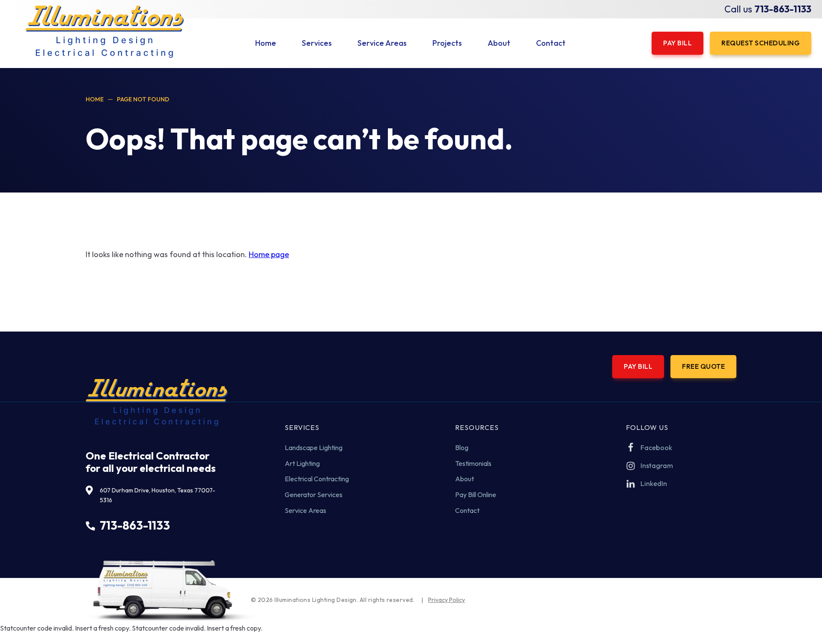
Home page (269, 254)
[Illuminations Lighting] (104, 32)
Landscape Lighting (313, 447)
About (464, 478)
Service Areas (305, 510)
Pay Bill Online (475, 494)
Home (95, 99)
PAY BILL (677, 43)
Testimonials (473, 463)
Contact (467, 510)
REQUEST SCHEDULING (760, 43)
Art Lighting (302, 463)
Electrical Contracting (317, 478)
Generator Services (313, 494)
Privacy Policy (446, 600)
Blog (461, 447)
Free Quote (703, 366)
